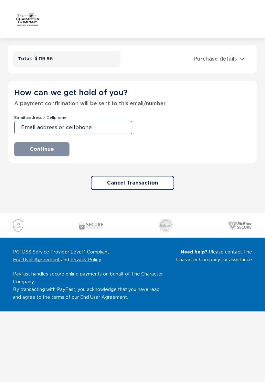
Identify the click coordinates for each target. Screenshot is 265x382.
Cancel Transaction (132, 183)
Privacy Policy (85, 259)
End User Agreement (36, 259)
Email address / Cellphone (40, 117)
